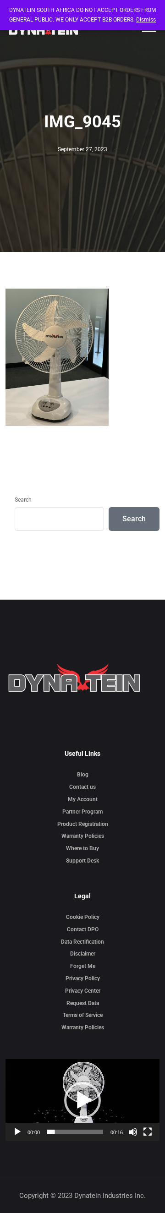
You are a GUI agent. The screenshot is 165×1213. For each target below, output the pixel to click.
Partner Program (82, 812)
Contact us (82, 787)
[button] (82, 1100)
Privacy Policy (83, 978)
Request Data (82, 1003)
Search (23, 500)
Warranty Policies (82, 836)
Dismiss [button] (146, 19)
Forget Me (82, 966)
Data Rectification (82, 942)
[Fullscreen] (147, 1132)
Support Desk (82, 861)
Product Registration (82, 824)
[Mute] (133, 1132)
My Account (83, 799)
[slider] (75, 1132)
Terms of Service (83, 1015)
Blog (82, 774)
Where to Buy (82, 848)
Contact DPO (83, 929)
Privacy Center (82, 991)
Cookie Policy (82, 917)
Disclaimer (82, 954)
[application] (83, 1100)
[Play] (17, 1132)
